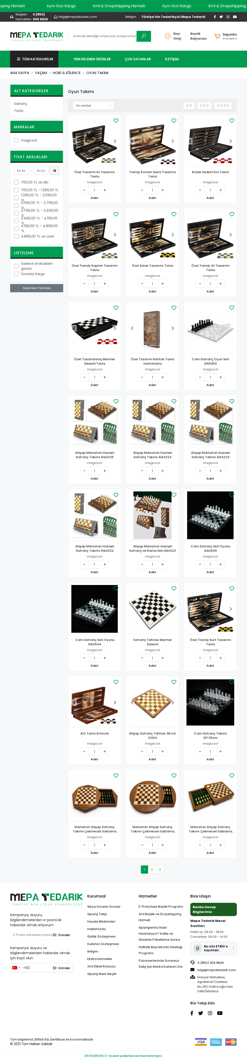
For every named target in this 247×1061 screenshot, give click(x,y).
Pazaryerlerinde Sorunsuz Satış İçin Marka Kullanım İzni (161, 963)
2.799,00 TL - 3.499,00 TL (39, 213)
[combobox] (15, 967)
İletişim (130, 16)
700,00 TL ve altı (34, 182)
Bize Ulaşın (200, 896)
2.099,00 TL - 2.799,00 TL (39, 205)
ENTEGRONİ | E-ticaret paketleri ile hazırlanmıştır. (124, 1056)
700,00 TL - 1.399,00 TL (40, 190)
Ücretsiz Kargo (33, 274)
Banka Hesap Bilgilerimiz (204, 909)
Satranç (20, 103)
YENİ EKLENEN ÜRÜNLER (92, 59)
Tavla (18, 110)
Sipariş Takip (97, 914)
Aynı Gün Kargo (61, 6)
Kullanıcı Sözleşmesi (103, 944)
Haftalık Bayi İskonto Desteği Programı (160, 950)
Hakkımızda (96, 929)
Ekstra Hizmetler (99, 959)
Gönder (64, 935)
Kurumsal (96, 896)
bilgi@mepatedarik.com (217, 970)
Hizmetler (148, 896)
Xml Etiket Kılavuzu (101, 966)
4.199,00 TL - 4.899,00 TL (39, 228)
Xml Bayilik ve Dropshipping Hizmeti (160, 917)
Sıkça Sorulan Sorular (104, 906)
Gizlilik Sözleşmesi (101, 936)
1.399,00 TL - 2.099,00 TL (39, 198)
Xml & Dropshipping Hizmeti (119, 6)
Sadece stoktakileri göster (37, 266)
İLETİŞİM (172, 59)
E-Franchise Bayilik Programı (161, 906)
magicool (29, 140)
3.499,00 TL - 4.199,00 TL (39, 221)
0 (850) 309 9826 (210, 962)
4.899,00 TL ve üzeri (37, 236)
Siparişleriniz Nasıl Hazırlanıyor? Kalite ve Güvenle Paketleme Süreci (159, 933)
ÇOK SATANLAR (138, 59)
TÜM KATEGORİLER (37, 59)
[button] (225, 36)
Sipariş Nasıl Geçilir (102, 974)
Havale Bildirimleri (101, 921)
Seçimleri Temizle (37, 288)
